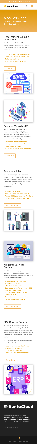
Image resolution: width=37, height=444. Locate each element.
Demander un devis (12, 205)
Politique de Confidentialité (12, 427)
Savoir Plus (10, 68)
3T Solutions (24, 441)
